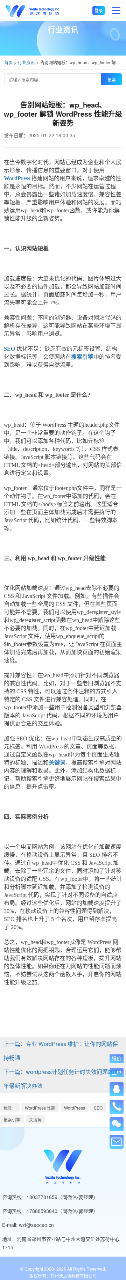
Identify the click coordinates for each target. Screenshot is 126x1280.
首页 (8, 62)
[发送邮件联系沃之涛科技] (117, 1142)
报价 (116, 1058)
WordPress (74, 1108)
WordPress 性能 (40, 1108)
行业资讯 (26, 62)
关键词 (35, 1119)
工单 (116, 1072)
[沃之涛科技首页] (32, 10)
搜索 (111, 79)
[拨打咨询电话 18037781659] (116, 1104)
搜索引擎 (12, 1119)
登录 (98, 10)
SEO (98, 1108)
